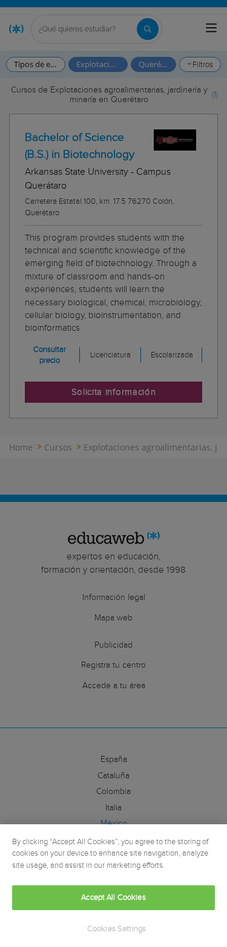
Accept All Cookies (113, 897)
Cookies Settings (116, 929)
